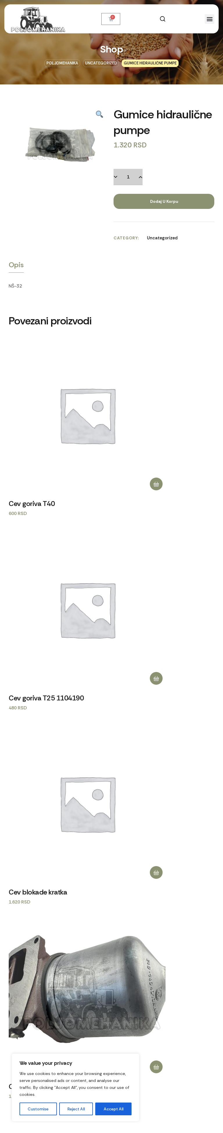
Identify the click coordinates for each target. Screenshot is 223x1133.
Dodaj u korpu (164, 201)
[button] (162, 18)
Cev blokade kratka (38, 892)
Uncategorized (101, 63)
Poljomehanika (62, 63)
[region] (75, 1087)
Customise (38, 1109)
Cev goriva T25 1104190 (46, 697)
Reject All (76, 1109)
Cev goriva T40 (32, 503)
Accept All (113, 1109)
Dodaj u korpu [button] (156, 484)
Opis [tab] (16, 264)
